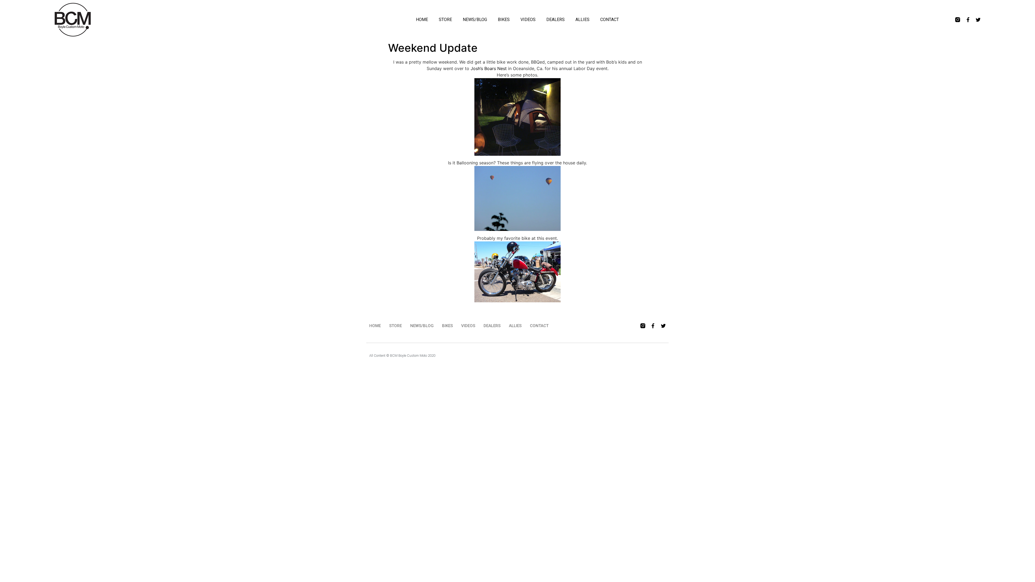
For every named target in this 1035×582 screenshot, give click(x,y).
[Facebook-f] (967, 19)
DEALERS (555, 19)
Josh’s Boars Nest (489, 68)
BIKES (504, 19)
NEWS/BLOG (475, 19)
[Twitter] (978, 19)
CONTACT (609, 19)
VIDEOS (528, 19)
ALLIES (582, 19)
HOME (422, 19)
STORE (445, 19)
